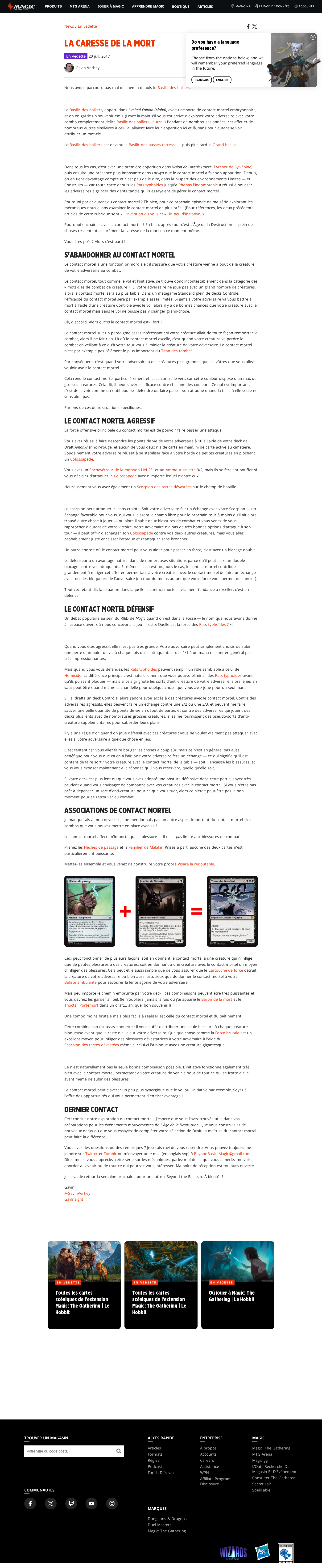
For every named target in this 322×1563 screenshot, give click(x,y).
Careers (207, 1460)
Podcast (155, 1466)
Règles (153, 1460)
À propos (208, 1448)
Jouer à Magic (110, 6)
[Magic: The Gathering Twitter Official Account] (51, 1503)
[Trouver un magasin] (118, 1451)
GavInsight (73, 1199)
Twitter (91, 1153)
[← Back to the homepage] (21, 5)
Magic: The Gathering (271, 1448)
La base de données (274, 6)
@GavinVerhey (77, 1193)
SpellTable (261, 1490)
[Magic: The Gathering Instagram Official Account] (112, 1503)
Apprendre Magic (148, 6)
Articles (205, 6)
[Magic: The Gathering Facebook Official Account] (30, 1503)
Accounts (306, 6)
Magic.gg (260, 1460)
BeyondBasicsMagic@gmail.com (222, 1153)
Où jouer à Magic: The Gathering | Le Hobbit (238, 1306)
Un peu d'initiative (183, 213)
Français (202, 80)
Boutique (181, 6)
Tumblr (110, 1153)
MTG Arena (80, 6)
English (222, 80)
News (69, 26)
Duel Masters (160, 1524)
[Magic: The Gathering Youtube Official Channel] (91, 1503)
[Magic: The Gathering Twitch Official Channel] (71, 1503)
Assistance (209, 1466)
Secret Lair (261, 1484)
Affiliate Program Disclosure (215, 1481)
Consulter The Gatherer (273, 1477)
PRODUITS (53, 6)
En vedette (87, 26)
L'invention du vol (139, 213)
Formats (155, 1454)
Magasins (242, 6)
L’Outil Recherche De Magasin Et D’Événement (274, 1469)
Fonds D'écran (161, 1472)
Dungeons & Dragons (167, 1518)
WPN (204, 1472)
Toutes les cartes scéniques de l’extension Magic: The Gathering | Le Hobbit (84, 1306)
